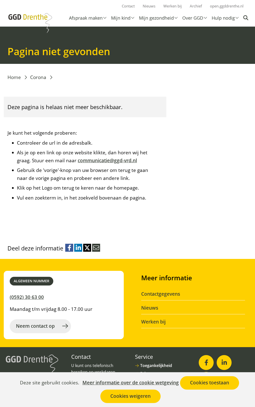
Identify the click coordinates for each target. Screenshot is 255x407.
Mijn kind (120, 18)
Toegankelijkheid (156, 365)
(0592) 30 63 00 (27, 297)
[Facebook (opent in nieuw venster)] (206, 362)
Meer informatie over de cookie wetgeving (130, 383)
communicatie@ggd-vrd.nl (107, 160)
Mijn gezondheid (156, 18)
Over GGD (192, 18)
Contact (128, 5)
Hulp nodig (223, 18)
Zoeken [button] (246, 18)
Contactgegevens (160, 294)
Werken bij (172, 5)
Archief (196, 5)
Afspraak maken (86, 18)
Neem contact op (35, 326)
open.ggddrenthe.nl (227, 5)
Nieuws (149, 5)
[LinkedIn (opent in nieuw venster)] (224, 362)
